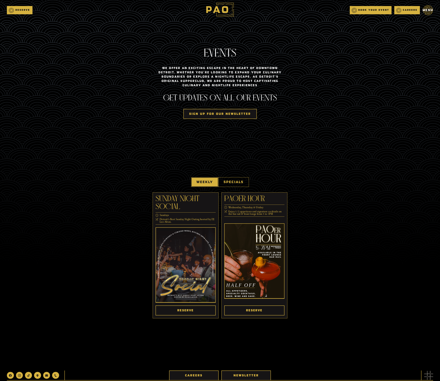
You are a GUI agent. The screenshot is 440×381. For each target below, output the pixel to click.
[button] (19, 10)
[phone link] (55, 375)
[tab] (204, 182)
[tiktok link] (28, 375)
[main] (220, 10)
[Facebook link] (10, 375)
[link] (428, 375)
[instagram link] (19, 375)
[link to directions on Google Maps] (37, 375)
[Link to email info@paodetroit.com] (46, 375)
